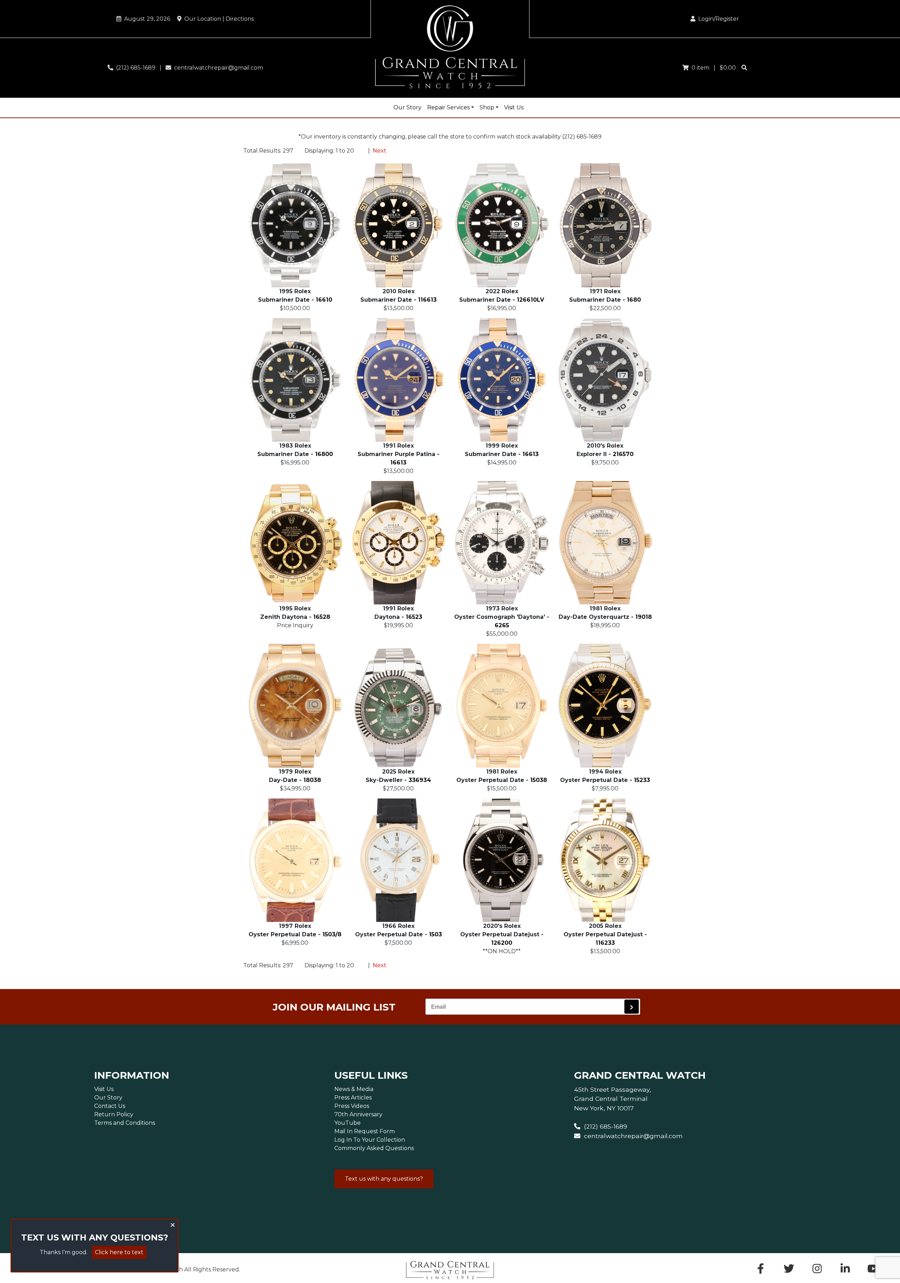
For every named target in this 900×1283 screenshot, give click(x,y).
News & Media (353, 1089)
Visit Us (513, 107)
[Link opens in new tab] (873, 1270)
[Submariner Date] (295, 225)
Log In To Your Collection (369, 1139)
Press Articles (353, 1097)
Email (438, 1006)
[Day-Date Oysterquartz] (605, 542)
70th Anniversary (358, 1114)
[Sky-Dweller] (398, 705)
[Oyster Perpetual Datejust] (501, 860)
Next (379, 150)
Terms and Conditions (124, 1123)
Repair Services (448, 107)
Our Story (407, 107)
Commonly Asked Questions (374, 1148)
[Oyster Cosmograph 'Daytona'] (501, 542)
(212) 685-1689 (134, 67)
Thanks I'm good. (64, 1252)
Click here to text (119, 1252)
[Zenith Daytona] (295, 542)
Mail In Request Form (364, 1131)
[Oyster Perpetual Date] (501, 705)
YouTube (347, 1123)
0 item (699, 67)
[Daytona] (398, 542)
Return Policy (113, 1114)
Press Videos (351, 1106)
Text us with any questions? (384, 1178)
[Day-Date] (295, 705)
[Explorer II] (605, 380)
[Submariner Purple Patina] (398, 380)
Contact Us (109, 1106)
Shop (487, 107)
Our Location (217, 18)
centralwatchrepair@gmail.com (217, 67)
